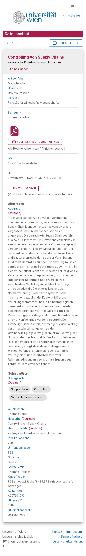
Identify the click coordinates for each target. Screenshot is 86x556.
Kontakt (58, 532)
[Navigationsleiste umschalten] (6, 18)
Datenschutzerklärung (68, 541)
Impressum (74, 532)
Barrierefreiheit (71, 536)
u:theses (74, 15)
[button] (70, 6)
